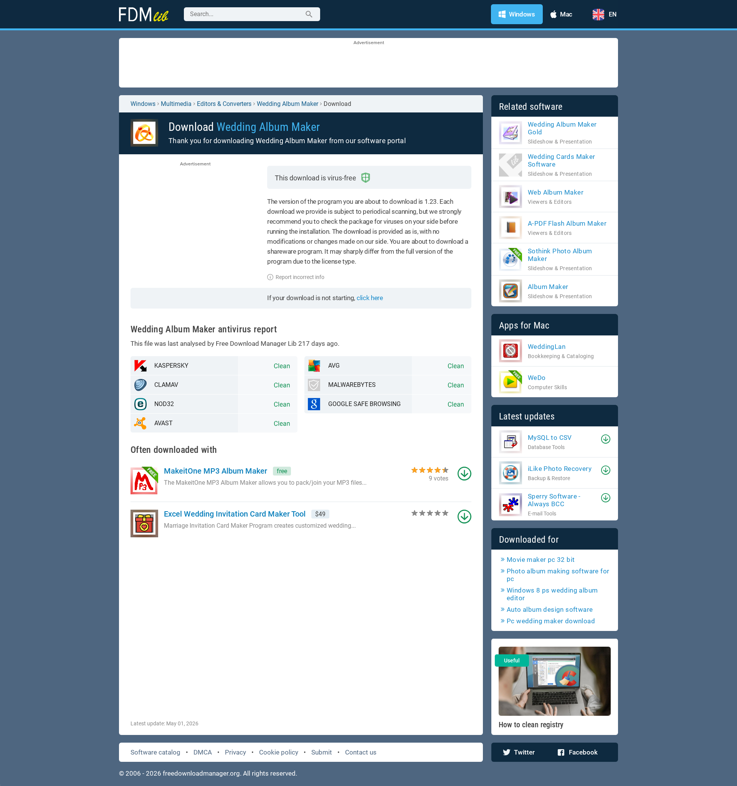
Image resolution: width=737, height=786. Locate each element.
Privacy (235, 752)
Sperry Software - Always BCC (554, 500)
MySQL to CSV (550, 437)
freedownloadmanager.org (201, 773)
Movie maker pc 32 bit (541, 559)
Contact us (361, 752)
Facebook (583, 752)
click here (370, 298)
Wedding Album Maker (287, 103)
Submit (321, 752)
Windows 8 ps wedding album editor (552, 594)
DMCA (202, 752)
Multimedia (176, 103)
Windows (143, 103)
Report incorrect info (300, 277)
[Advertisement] (368, 63)
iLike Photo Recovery (560, 468)
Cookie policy (278, 752)
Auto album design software (550, 609)
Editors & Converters (224, 103)
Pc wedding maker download (551, 621)
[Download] (605, 439)
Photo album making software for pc (558, 575)
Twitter (524, 752)
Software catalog (155, 752)
